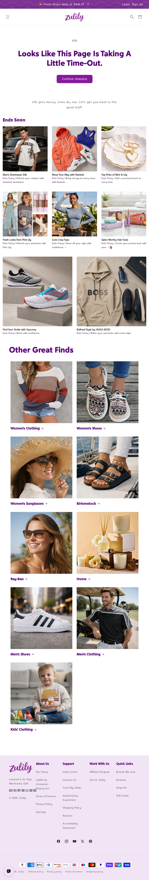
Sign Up (137, 4)
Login (126, 4)
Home (81, 579)
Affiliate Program (100, 771)
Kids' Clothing (22, 729)
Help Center (70, 771)
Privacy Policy (44, 804)
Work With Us (99, 764)
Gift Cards (122, 795)
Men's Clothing (88, 654)
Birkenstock (86, 503)
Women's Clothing (25, 428)
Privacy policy (54, 871)
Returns (67, 815)
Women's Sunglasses (27, 503)
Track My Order (72, 787)
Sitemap (41, 812)
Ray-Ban (17, 579)
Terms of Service (46, 796)
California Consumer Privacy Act (43, 784)
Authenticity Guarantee (70, 797)
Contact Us (69, 779)
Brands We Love (125, 771)
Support (68, 764)
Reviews (121, 779)
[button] (8, 17)
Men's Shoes (20, 654)
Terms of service (74, 871)
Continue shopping (74, 79)
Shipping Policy (72, 807)
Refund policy (35, 871)
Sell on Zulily (97, 779)
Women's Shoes (89, 428)
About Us (42, 764)
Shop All (121, 787)
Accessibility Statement (70, 825)
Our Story (42, 771)
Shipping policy (94, 871)
